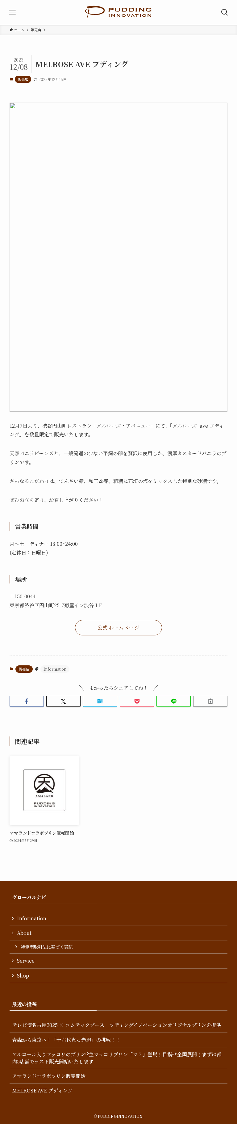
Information (55, 669)
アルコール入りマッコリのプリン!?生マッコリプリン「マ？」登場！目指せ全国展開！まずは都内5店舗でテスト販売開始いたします (117, 1058)
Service (26, 960)
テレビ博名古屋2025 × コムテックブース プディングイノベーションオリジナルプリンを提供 (116, 1025)
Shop (23, 975)
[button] (27, 701)
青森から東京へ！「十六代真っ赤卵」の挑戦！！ (66, 1039)
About (24, 932)
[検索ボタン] (224, 12)
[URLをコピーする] (210, 701)
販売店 (23, 79)
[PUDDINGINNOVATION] (118, 12)
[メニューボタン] (12, 12)
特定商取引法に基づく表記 (47, 947)
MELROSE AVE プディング (42, 1090)
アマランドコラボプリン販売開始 (48, 1075)
